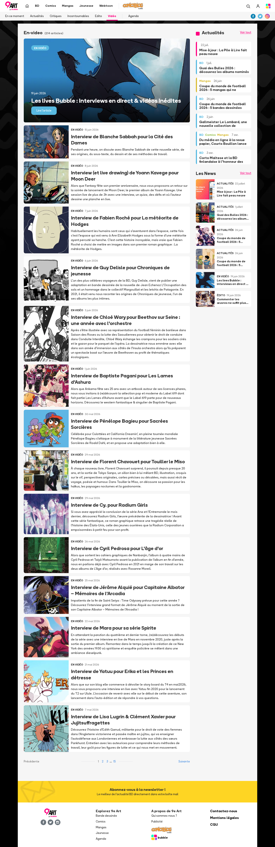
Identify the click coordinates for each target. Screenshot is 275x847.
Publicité (157, 821)
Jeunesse (102, 833)
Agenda (133, 16)
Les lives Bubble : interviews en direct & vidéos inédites (106, 100)
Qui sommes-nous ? (164, 815)
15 (114, 761)
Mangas (101, 827)
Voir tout (245, 32)
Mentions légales (224, 818)
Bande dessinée (106, 815)
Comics (101, 821)
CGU (214, 824)
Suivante (184, 761)
